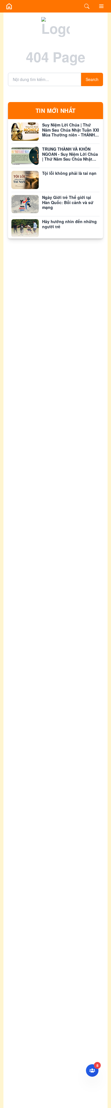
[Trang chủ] (9, 6)
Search (92, 79)
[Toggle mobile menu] (101, 6)
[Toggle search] (87, 6)
